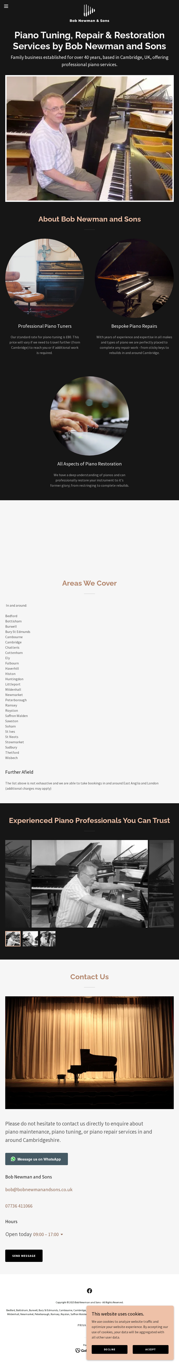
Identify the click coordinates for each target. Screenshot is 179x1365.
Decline (109, 1349)
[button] (15, 6)
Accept (150, 1349)
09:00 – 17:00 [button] (46, 1234)
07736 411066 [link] (19, 1206)
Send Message (24, 1256)
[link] (89, 6)
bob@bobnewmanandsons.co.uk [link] (38, 1189)
